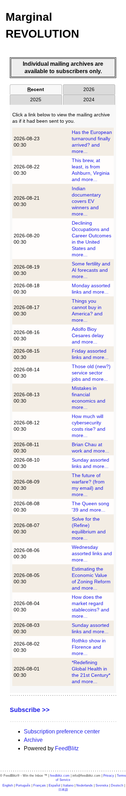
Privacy (108, 775)
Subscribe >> (30, 709)
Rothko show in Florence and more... (89, 647)
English (7, 785)
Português (23, 785)
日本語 (63, 789)
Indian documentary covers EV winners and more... (86, 201)
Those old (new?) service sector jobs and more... (91, 373)
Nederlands (84, 785)
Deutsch (117, 785)
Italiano (68, 785)
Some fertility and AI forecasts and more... (91, 270)
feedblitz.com (60, 775)
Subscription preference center (62, 731)
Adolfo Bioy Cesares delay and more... (88, 335)
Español (54, 785)
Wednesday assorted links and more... (92, 553)
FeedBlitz (67, 748)
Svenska (102, 785)
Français (39, 785)
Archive (33, 740)
